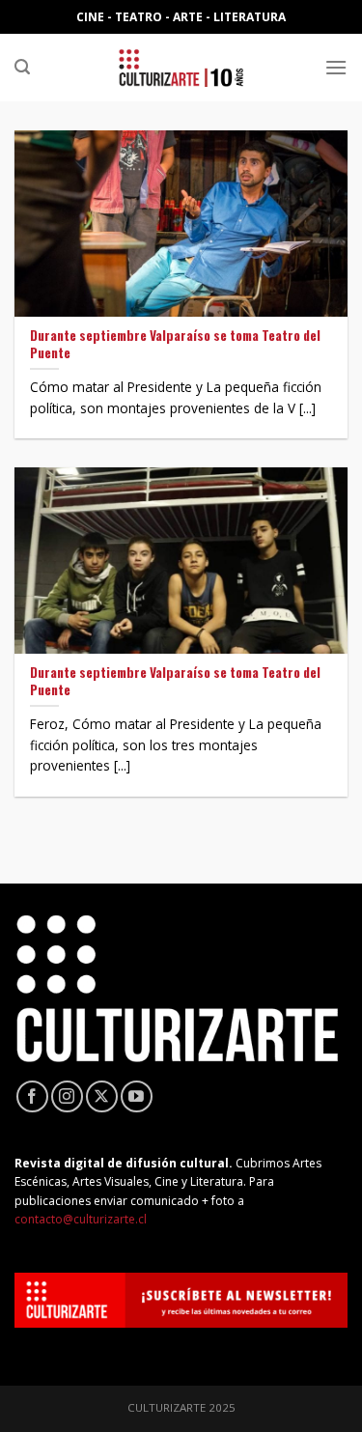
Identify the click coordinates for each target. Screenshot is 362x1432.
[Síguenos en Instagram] (67, 1096)
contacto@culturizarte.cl (80, 1219)
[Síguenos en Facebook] (32, 1096)
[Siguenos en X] (102, 1096)
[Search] (22, 67)
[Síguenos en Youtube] (137, 1096)
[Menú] (336, 67)
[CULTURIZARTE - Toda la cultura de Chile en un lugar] (181, 67)
